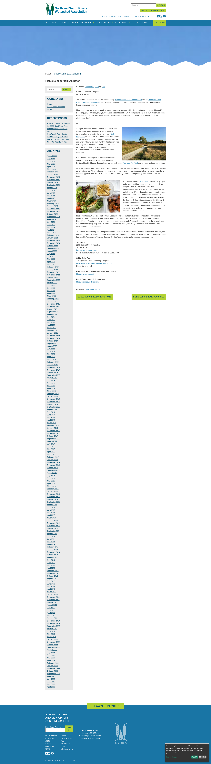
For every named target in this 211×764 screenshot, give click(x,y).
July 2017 (51, 444)
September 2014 (53, 531)
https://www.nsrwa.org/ (85, 274)
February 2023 (53, 267)
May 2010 (51, 634)
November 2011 (53, 600)
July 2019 (51, 380)
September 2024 (53, 217)
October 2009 (52, 645)
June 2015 (51, 510)
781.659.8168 (66, 738)
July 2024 (51, 222)
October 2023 (52, 246)
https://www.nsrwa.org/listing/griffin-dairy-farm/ (94, 263)
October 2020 (52, 341)
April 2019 (51, 388)
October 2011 (52, 602)
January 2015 (52, 520)
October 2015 (52, 499)
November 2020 (53, 338)
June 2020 (51, 351)
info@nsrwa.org (67, 749)
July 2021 (51, 317)
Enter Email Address (53, 727)
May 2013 (51, 565)
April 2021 (51, 325)
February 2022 (53, 299)
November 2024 (53, 211)
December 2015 (53, 494)
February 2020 (53, 362)
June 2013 (51, 563)
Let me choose (171, 757)
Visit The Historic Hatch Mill (58, 139)
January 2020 (52, 365)
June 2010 (51, 631)
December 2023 (53, 240)
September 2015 (53, 502)
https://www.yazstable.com (86, 250)
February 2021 (53, 330)
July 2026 (51, 159)
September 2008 (53, 674)
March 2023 (51, 264)
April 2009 (51, 660)
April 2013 (51, 568)
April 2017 (51, 452)
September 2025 (53, 185)
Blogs (48, 74)
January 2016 (52, 491)
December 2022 (53, 272)
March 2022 (51, 296)
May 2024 (51, 227)
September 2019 (53, 375)
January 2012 (52, 594)
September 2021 (53, 312)
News (113, 16)
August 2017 (52, 441)
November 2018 (53, 402)
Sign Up (69, 728)
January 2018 (52, 428)
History (50, 104)
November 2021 (53, 306)
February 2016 (53, 489)
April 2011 (51, 613)
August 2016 (52, 473)
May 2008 (51, 684)
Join (120, 16)
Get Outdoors (103, 23)
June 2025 (51, 193)
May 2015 (51, 513)
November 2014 (53, 526)
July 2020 (51, 349)
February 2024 (53, 235)
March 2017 (51, 454)
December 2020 (53, 336)
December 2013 (53, 552)
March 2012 (51, 592)
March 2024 (51, 233)
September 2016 (53, 470)
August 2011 (52, 605)
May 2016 (51, 481)
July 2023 (51, 254)
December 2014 (53, 523)
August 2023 (52, 251)
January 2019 (52, 396)
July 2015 (51, 507)
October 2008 (52, 671)
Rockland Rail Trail (130, 163)
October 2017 (52, 436)
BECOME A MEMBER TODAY (153, 10)
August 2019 (52, 378)
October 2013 (52, 555)
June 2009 (51, 655)
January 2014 (52, 549)
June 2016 (51, 478)
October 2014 (52, 528)
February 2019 (53, 394)
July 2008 (51, 679)
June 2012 (51, 584)
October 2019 (52, 373)
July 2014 (51, 536)
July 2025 (51, 190)
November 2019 (53, 370)
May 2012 (51, 586)
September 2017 (53, 439)
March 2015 (51, 518)
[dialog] (187, 753)
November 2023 (53, 243)
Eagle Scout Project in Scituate (94, 297)
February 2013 (53, 571)
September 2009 (53, 647)
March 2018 (51, 423)
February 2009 (53, 663)
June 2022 (51, 288)
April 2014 (51, 544)
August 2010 (52, 629)
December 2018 (53, 399)
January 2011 (52, 618)
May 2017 (51, 449)
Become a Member (106, 705)
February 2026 (53, 172)
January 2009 (52, 666)
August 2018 (52, 410)
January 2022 (52, 301)
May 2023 (51, 259)
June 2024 (51, 225)
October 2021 (52, 309)
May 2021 (51, 322)
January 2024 (52, 238)
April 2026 (51, 167)
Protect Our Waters (81, 23)
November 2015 (53, 497)
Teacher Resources (143, 16)
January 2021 (52, 333)
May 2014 (51, 542)
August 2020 (52, 346)
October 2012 (52, 576)
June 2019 (51, 383)
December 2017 (53, 431)
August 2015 (52, 505)
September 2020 (53, 343)
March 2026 (51, 169)
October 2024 (52, 214)
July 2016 (51, 476)
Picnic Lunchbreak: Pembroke (148, 297)
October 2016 (52, 468)
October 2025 (52, 182)
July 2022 (51, 285)
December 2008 (53, 668)
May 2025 (51, 196)
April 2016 (51, 483)
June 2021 (51, 320)
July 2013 (51, 560)
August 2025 (52, 188)
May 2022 (51, 291)
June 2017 (51, 446)
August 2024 (52, 219)
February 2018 (53, 425)
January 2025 (52, 206)
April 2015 (51, 515)
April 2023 (51, 262)
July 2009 (51, 653)
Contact (127, 16)
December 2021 (53, 304)
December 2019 (53, 367)
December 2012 (53, 573)
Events (106, 16)
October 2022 (52, 277)
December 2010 (53, 621)
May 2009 (51, 658)
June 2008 (51, 682)
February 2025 (53, 203)
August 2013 (52, 557)
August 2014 (52, 534)
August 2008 (52, 676)
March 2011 (51, 616)
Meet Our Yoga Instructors (57, 142)
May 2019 (51, 386)
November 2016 (53, 465)
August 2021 (52, 314)
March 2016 (51, 486)
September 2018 (53, 407)
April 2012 (51, 589)
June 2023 (51, 256)
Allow (194, 757)
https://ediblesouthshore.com (87, 282)
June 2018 (51, 415)
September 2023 (53, 248)
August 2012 (52, 579)
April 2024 (51, 230)
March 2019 (51, 391)
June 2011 (51, 610)
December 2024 (53, 209)
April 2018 (51, 420)
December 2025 (53, 177)
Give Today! (159, 23)
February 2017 (53, 457)
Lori (103, 87)
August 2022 (52, 283)
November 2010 (53, 623)
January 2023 (52, 270)
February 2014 (53, 547)
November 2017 (53, 433)
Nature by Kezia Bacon (93, 289)
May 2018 (51, 417)
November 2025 (53, 180)
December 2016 (53, 462)
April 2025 (51, 198)
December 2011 (53, 597)
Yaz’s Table (143, 181)
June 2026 (51, 161)
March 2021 (51, 328)
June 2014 (51, 539)
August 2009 (52, 650)
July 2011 (51, 608)
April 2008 (51, 687)
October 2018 (52, 404)
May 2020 (51, 354)
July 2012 (51, 581)
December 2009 (53, 642)
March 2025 (51, 201)
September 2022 (53, 280)
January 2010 (52, 639)
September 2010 (53, 626)
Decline (202, 757)
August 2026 (52, 156)
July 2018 (51, 412)
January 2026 (52, 174)
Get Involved (121, 23)
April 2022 (51, 293)
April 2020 (51, 357)
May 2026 (51, 164)
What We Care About (56, 23)
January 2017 (52, 460)
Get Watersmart (141, 23)
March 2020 (51, 359)
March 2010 (51, 637)
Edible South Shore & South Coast (128, 100)
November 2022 (53, 275)
